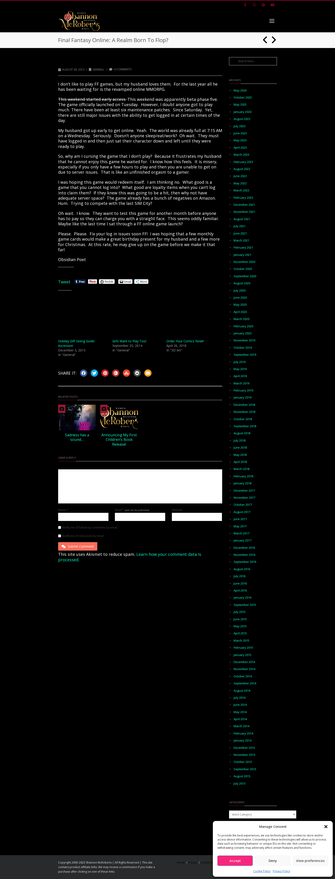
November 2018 (244, 412)
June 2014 (240, 705)
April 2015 (240, 633)
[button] (326, 826)
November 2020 (244, 262)
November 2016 (244, 555)
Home (181, 862)
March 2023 (241, 155)
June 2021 (240, 233)
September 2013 (245, 769)
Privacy (192, 862)
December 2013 (244, 748)
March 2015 (241, 641)
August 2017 (242, 512)
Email (132, 510)
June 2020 (240, 298)
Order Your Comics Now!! (185, 341)
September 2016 (245, 562)
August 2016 (242, 569)
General (98, 69)
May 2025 (240, 105)
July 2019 (239, 362)
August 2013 (242, 776)
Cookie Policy (262, 871)
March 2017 (241, 533)
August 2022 (242, 169)
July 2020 (239, 290)
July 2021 (239, 226)
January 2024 (242, 112)
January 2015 (242, 655)
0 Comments (122, 69)
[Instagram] (254, 5)
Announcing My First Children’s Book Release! (119, 439)
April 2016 (240, 590)
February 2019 (243, 390)
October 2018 (243, 419)
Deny (273, 860)
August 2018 (242, 433)
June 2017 (240, 519)
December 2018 (244, 405)
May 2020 (240, 305)
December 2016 (244, 548)
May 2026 (240, 90)
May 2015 (240, 626)
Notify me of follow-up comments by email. (90, 527)
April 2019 (240, 376)
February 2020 (243, 326)
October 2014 (243, 676)
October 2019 (243, 348)
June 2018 (240, 448)
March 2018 (241, 469)
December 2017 (244, 491)
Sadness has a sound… (77, 437)
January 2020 (242, 333)
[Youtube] (272, 5)
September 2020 (245, 276)
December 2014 (244, 662)
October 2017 (243, 505)
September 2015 (245, 605)
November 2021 (244, 212)
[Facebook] (245, 5)
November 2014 (244, 669)
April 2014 (240, 719)
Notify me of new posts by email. (83, 536)
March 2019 (241, 383)
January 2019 (242, 397)
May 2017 (240, 526)
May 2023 (240, 140)
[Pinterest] (263, 5)
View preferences (310, 860)
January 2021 (242, 255)
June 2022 (240, 176)
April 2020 (240, 312)
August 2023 (242, 119)
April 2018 (240, 462)
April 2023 (240, 148)
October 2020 (243, 269)
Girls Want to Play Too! (129, 341)
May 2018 (240, 455)
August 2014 (242, 691)
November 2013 (244, 755)
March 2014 (241, 726)
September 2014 (245, 683)
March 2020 (241, 319)
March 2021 (241, 240)
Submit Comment (81, 546)
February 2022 (243, 198)
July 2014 (239, 698)
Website (177, 510)
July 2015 (239, 612)
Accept (235, 860)
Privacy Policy (281, 871)
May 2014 (240, 712)
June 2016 (240, 583)
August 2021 (242, 219)
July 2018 (239, 440)
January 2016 (242, 598)
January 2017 (242, 540)
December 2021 (244, 205)
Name (63, 510)
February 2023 (243, 162)
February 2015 (243, 648)
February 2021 (243, 247)
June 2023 (240, 133)
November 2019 (244, 340)
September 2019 (245, 355)
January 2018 (242, 483)
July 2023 (239, 126)
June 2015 (240, 619)
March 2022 (241, 190)
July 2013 (239, 783)
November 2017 (244, 498)
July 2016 (239, 576)
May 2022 (240, 183)
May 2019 (240, 369)
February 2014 (243, 733)
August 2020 (242, 283)
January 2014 (242, 740)
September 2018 (245, 426)
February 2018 (243, 476)
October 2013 (243, 762)
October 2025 (243, 97)
